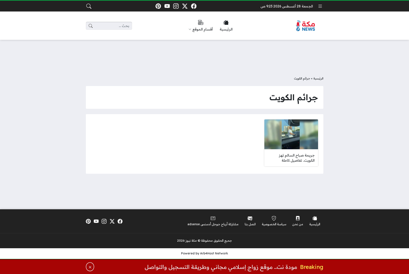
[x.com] (185, 6)
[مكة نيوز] (306, 25)
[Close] (90, 266)
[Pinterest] (158, 6)
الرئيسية (318, 78)
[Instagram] (176, 6)
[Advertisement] (204, 54)
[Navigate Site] (320, 6)
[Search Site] (89, 6)
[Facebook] (193, 6)
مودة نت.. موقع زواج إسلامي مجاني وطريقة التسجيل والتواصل (221, 266)
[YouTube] (167, 6)
